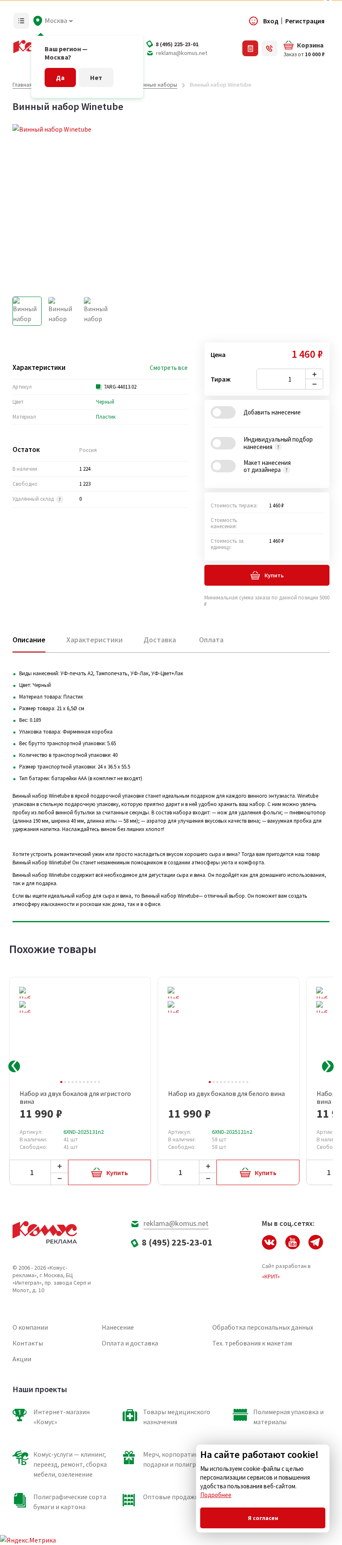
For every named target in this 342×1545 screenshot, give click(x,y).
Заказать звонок (269, 48)
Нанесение (118, 1327)
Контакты (28, 1343)
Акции (22, 1359)
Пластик (106, 416)
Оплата (211, 639)
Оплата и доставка (130, 1343)
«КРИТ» (271, 1276)
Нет (96, 77)
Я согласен (263, 1518)
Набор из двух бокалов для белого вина (226, 1094)
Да (60, 77)
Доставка (159, 639)
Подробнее (215, 1495)
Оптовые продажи (171, 1497)
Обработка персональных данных (262, 1327)
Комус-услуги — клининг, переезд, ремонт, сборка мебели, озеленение (70, 1464)
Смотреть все (169, 368)
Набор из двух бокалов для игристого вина (75, 1098)
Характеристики (94, 639)
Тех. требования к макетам (252, 1343)
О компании (30, 1327)
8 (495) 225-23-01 (177, 44)
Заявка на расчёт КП (250, 48)
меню (21, 21)
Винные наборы (157, 84)
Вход (271, 21)
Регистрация (304, 21)
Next (328, 1066)
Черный (105, 401)
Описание (29, 639)
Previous (14, 1066)
